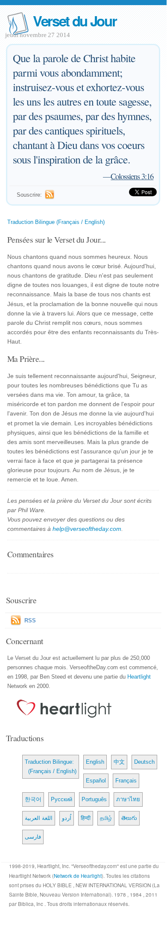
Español (96, 780)
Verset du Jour (75, 21)
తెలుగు (129, 818)
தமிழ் (106, 818)
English (95, 762)
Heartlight (139, 676)
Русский (61, 799)
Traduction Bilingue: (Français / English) (50, 766)
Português (94, 799)
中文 (119, 762)
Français (126, 780)
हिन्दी (86, 818)
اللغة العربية (39, 818)
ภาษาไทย (128, 799)
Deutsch (144, 762)
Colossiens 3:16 (132, 176)
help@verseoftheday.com (87, 528)
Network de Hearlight (78, 875)
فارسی (33, 837)
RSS (30, 620)
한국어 (33, 799)
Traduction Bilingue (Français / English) (56, 222)
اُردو (66, 818)
